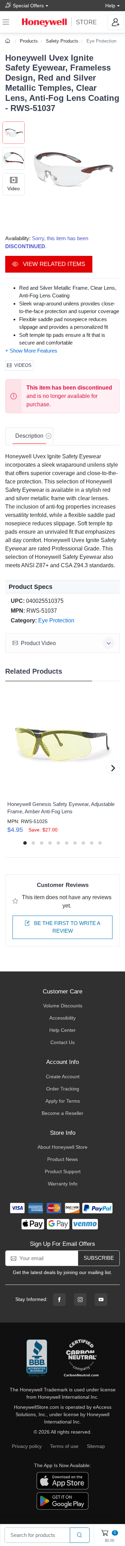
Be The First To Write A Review (66, 927)
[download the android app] (62, 1500)
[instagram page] (80, 1299)
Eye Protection (101, 41)
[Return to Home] (8, 41)
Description (29, 436)
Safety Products (62, 41)
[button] (72, 169)
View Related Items (53, 264)
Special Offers (28, 5)
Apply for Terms (62, 1101)
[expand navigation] (5, 22)
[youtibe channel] (101, 1299)
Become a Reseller (62, 1113)
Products (29, 41)
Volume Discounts (62, 1005)
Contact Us (62, 1042)
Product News (62, 1159)
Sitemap (96, 1446)
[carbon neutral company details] (81, 1358)
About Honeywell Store (63, 1147)
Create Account (63, 1076)
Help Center (62, 1030)
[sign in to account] (116, 22)
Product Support (63, 1171)
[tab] (29, 436)
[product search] (80, 1535)
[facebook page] (59, 1299)
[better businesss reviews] (36, 1358)
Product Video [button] (38, 643)
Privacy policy (27, 1446)
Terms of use (64, 1446)
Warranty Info (62, 1183)
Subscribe (99, 1258)
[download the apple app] (62, 1480)
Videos (23, 365)
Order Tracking (62, 1089)
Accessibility (62, 1018)
